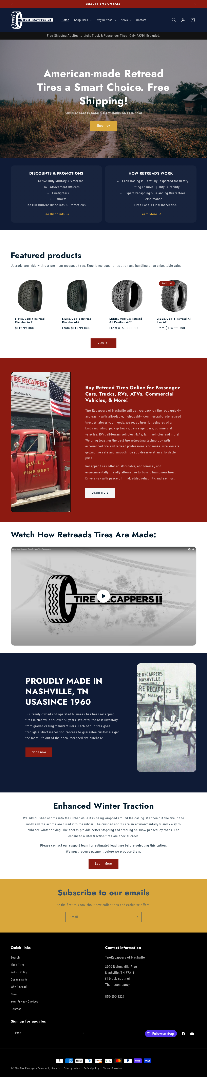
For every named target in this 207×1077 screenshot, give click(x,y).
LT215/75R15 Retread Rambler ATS (76, 320)
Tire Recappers (28, 1068)
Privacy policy (72, 1068)
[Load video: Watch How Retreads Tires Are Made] (103, 596)
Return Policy (19, 972)
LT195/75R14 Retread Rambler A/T (29, 320)
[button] (83, 20)
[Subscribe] (137, 917)
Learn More (148, 214)
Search (15, 957)
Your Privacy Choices (24, 1001)
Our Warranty (19, 979)
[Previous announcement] (11, 4)
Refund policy (91, 1068)
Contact (16, 1009)
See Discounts (54, 214)
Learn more (100, 492)
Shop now (103, 126)
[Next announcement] (195, 4)
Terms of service (112, 1068)
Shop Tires (18, 965)
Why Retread (19, 987)
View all (103, 343)
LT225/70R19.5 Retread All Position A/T (125, 320)
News (14, 994)
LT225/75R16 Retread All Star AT (174, 320)
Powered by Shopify (49, 1068)
